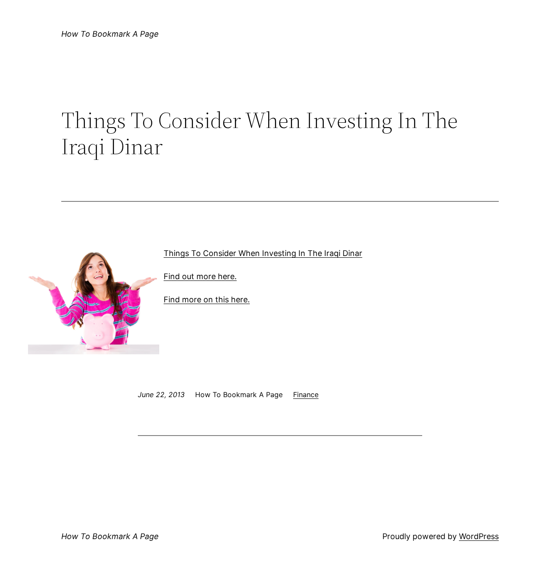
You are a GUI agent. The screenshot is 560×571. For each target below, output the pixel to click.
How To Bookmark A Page (110, 33)
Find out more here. (200, 276)
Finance (305, 394)
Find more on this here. (207, 299)
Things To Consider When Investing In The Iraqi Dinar (263, 253)
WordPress (479, 536)
